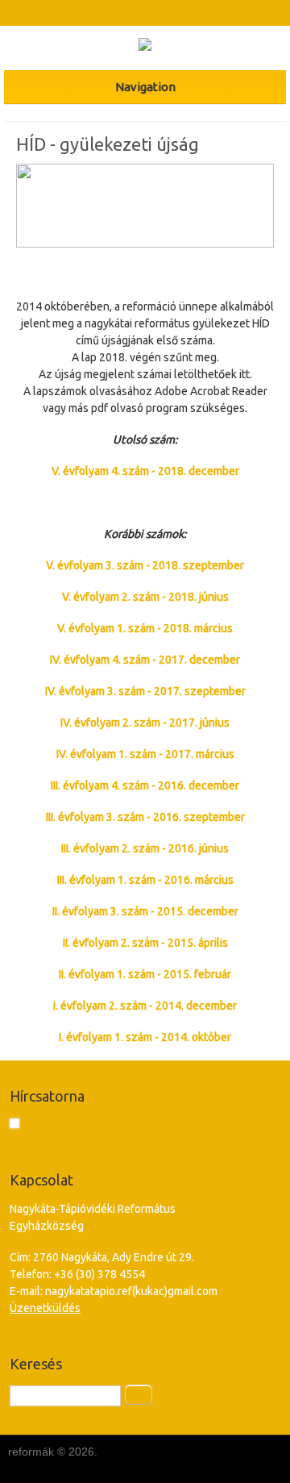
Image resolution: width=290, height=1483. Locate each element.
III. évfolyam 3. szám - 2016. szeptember (145, 816)
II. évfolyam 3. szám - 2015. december (145, 911)
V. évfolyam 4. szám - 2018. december (145, 470)
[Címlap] (145, 46)
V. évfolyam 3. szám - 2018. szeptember (145, 565)
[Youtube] (160, 13)
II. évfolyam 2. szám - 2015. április (145, 942)
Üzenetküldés (45, 1308)
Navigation (145, 87)
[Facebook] (130, 13)
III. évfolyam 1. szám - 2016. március (145, 879)
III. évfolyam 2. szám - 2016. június (145, 848)
